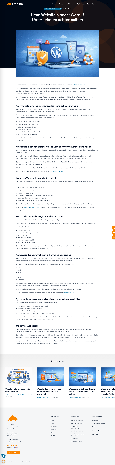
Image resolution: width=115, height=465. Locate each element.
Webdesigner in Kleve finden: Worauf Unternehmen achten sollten (82, 391)
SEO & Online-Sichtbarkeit (25, 394)
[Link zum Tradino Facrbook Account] (93, 434)
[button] (2, 382)
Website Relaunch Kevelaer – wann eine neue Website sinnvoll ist (50, 391)
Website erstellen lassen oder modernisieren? (18, 390)
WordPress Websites (58, 171)
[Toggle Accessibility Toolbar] (3, 456)
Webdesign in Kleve (78, 85)
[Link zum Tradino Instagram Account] (97, 434)
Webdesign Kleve (69, 293)
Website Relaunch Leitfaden (32, 207)
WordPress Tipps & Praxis (11, 394)
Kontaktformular (13, 452)
